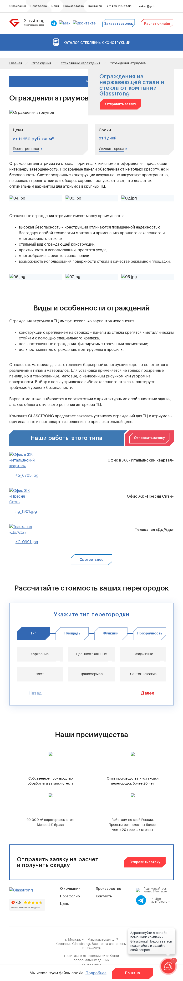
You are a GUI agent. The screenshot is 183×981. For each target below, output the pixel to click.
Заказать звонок (118, 23)
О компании (70, 889)
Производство (108, 889)
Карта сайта (91, 964)
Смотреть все (91, 560)
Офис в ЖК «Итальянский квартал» (140, 460)
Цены (64, 904)
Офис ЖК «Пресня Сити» (150, 496)
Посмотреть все (26, 149)
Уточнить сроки (111, 149)
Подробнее (96, 973)
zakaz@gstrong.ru (151, 6)
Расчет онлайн (157, 23)
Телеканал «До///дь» (154, 530)
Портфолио (70, 896)
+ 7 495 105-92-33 (119, 6)
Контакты (104, 896)
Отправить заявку (120, 104)
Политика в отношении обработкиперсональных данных (91, 958)
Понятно (132, 973)
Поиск (164, 6)
